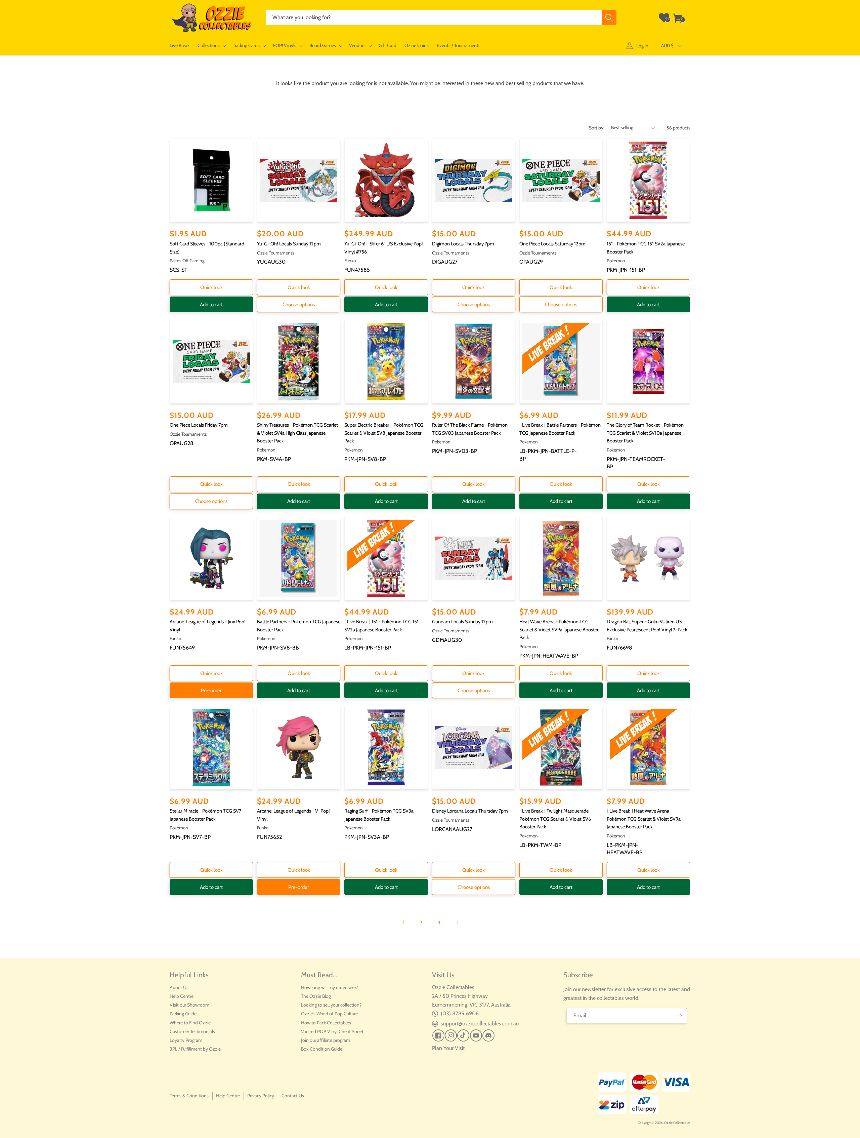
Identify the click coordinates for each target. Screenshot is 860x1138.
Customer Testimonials (192, 1031)
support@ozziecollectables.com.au (480, 1023)
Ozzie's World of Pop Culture (329, 1014)
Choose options (299, 305)
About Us (179, 987)
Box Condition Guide (321, 1049)
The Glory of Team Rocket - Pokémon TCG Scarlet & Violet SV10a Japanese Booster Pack (645, 433)
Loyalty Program (186, 1040)
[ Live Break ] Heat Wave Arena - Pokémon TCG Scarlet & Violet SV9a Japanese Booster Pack (644, 819)
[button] (211, 45)
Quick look (211, 287)
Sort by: (596, 128)
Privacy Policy (260, 1096)
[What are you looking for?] (609, 17)
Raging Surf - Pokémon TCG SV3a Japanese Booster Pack (379, 815)
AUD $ (667, 45)
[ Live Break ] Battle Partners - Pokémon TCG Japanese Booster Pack (560, 429)
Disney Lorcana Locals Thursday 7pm (470, 811)
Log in (642, 46)
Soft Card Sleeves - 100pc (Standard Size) (207, 248)
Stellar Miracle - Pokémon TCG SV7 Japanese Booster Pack (205, 815)
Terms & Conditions (189, 1096)
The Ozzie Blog (316, 996)
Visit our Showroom (189, 1005)
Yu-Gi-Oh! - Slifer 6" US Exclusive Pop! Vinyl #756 (383, 248)
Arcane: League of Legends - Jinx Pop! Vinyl (208, 626)
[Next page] (457, 922)
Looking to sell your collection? (331, 1005)
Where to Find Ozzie (190, 1023)
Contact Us (293, 1096)
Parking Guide (183, 1014)
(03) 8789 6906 (460, 1013)
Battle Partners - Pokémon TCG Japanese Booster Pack (298, 626)
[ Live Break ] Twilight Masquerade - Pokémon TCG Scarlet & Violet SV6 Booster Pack (555, 819)
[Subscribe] (679, 1016)
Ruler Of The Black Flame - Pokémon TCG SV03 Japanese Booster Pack (470, 429)
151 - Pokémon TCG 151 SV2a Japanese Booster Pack (646, 248)
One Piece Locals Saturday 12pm (552, 244)
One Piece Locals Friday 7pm (199, 425)
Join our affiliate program (325, 1040)
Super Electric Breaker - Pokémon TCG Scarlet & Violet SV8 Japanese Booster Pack (383, 433)
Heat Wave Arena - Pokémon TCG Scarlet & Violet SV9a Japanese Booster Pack (559, 629)
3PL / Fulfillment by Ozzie (195, 1049)
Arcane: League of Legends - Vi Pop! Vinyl (293, 815)
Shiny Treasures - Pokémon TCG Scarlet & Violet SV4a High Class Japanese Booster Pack (297, 433)
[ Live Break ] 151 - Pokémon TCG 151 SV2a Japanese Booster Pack (381, 626)
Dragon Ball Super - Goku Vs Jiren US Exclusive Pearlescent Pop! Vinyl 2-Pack (647, 626)
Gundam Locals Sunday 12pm (462, 622)
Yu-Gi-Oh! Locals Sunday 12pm (289, 244)
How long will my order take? (329, 987)
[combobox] (441, 17)
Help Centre (182, 996)
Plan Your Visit (448, 1048)
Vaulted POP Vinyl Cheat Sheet (332, 1031)
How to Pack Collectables (326, 1023)
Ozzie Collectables (677, 1123)
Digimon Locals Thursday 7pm (463, 244)
